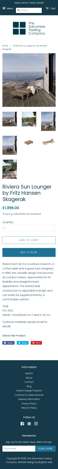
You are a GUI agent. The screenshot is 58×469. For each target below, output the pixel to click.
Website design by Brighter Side (35, 462)
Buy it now (29, 252)
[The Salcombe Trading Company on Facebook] (22, 424)
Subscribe (45, 448)
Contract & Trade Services (29, 395)
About (29, 377)
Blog (29, 386)
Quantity (7, 222)
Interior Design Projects (29, 390)
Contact (29, 382)
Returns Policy (29, 407)
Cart (53, 8)
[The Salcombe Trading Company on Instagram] (36, 424)
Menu (9, 8)
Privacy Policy (29, 403)
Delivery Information (29, 399)
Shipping (7, 213)
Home (5, 45)
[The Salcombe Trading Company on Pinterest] (29, 424)
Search (29, 373)
